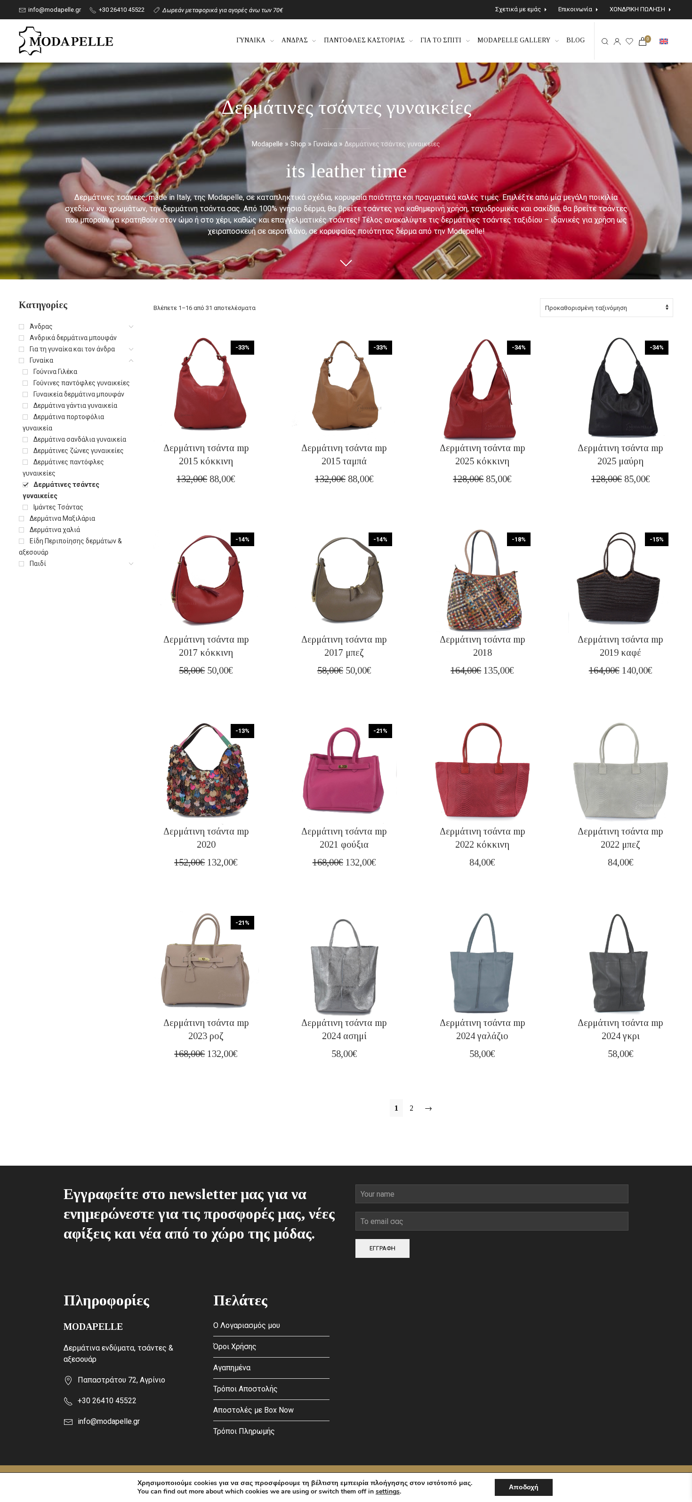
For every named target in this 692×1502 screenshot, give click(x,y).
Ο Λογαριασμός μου (246, 1325)
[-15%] (621, 579)
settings (388, 1491)
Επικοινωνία (575, 9)
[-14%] (206, 579)
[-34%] (482, 387)
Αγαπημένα (231, 1367)
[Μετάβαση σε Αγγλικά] (663, 41)
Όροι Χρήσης (235, 1346)
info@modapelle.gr (54, 9)
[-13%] (206, 771)
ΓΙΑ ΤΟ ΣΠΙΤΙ (440, 40)
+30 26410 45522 (121, 9)
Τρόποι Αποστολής (245, 1388)
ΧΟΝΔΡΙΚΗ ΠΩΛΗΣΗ (637, 9)
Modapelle (267, 144)
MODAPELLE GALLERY (513, 40)
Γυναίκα (325, 144)
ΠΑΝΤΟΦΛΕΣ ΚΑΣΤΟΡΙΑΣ (364, 40)
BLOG (575, 40)
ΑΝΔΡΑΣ (295, 40)
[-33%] (206, 387)
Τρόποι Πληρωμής (244, 1431)
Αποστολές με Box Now (253, 1410)
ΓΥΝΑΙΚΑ (251, 40)
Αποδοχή (524, 1487)
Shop (298, 144)
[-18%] (482, 579)
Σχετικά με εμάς (518, 9)
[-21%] (344, 771)
